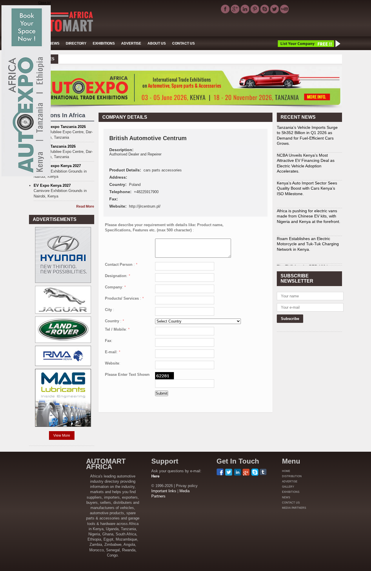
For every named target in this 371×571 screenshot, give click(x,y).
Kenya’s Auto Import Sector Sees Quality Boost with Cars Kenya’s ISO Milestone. (307, 184)
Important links (163, 491)
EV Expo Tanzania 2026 (55, 146)
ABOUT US (157, 43)
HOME (286, 471)
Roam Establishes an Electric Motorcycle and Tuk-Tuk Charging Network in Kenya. (308, 240)
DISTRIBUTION (292, 476)
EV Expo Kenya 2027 (52, 185)
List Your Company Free (308, 43)
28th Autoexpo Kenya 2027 (57, 166)
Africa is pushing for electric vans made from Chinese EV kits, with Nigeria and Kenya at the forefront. (308, 212)
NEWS (54, 43)
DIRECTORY (76, 43)
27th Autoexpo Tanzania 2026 (60, 127)
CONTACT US (183, 43)
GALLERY (288, 486)
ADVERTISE (131, 43)
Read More (85, 206)
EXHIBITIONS (104, 43)
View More (61, 435)
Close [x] (44, 2)
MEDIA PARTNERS (294, 507)
